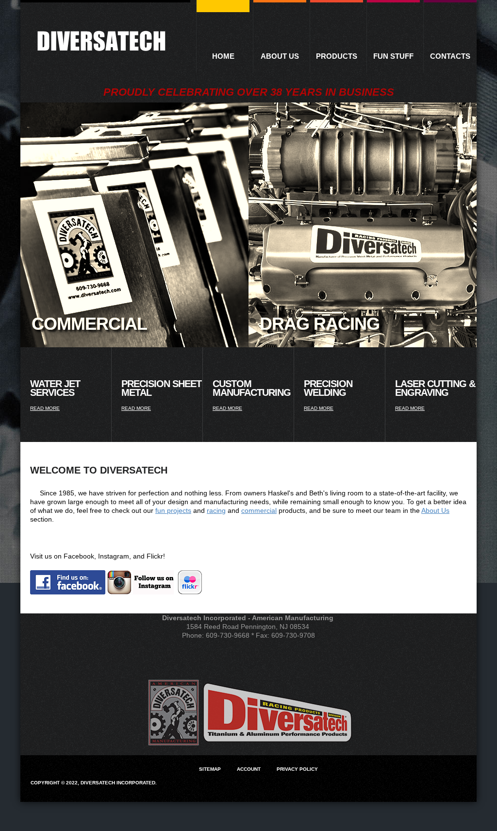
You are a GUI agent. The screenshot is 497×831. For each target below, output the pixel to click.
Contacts (450, 56)
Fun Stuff (393, 56)
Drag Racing (320, 324)
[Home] (101, 42)
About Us (280, 56)
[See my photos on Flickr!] (190, 592)
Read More (45, 408)
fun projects (173, 510)
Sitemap (210, 769)
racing (216, 510)
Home (223, 56)
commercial (259, 510)
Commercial (89, 324)
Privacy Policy (297, 769)
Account (249, 769)
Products (336, 56)
